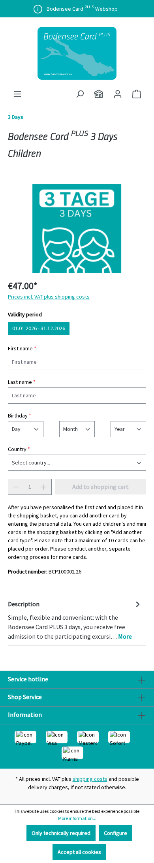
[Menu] (17, 94)
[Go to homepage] (77, 53)
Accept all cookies (79, 851)
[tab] (75, 619)
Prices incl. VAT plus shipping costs (49, 296)
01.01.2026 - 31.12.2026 (38, 328)
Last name (22, 381)
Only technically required (61, 833)
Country (19, 449)
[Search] (79, 94)
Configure (115, 833)
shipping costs (90, 778)
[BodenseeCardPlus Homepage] (98, 94)
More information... (77, 818)
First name (22, 348)
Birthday (19, 415)
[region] (77, 228)
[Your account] (117, 94)
